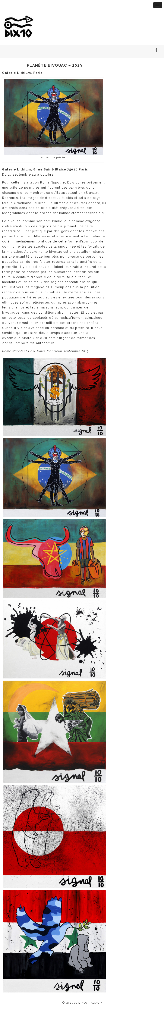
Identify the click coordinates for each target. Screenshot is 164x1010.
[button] (157, 5)
